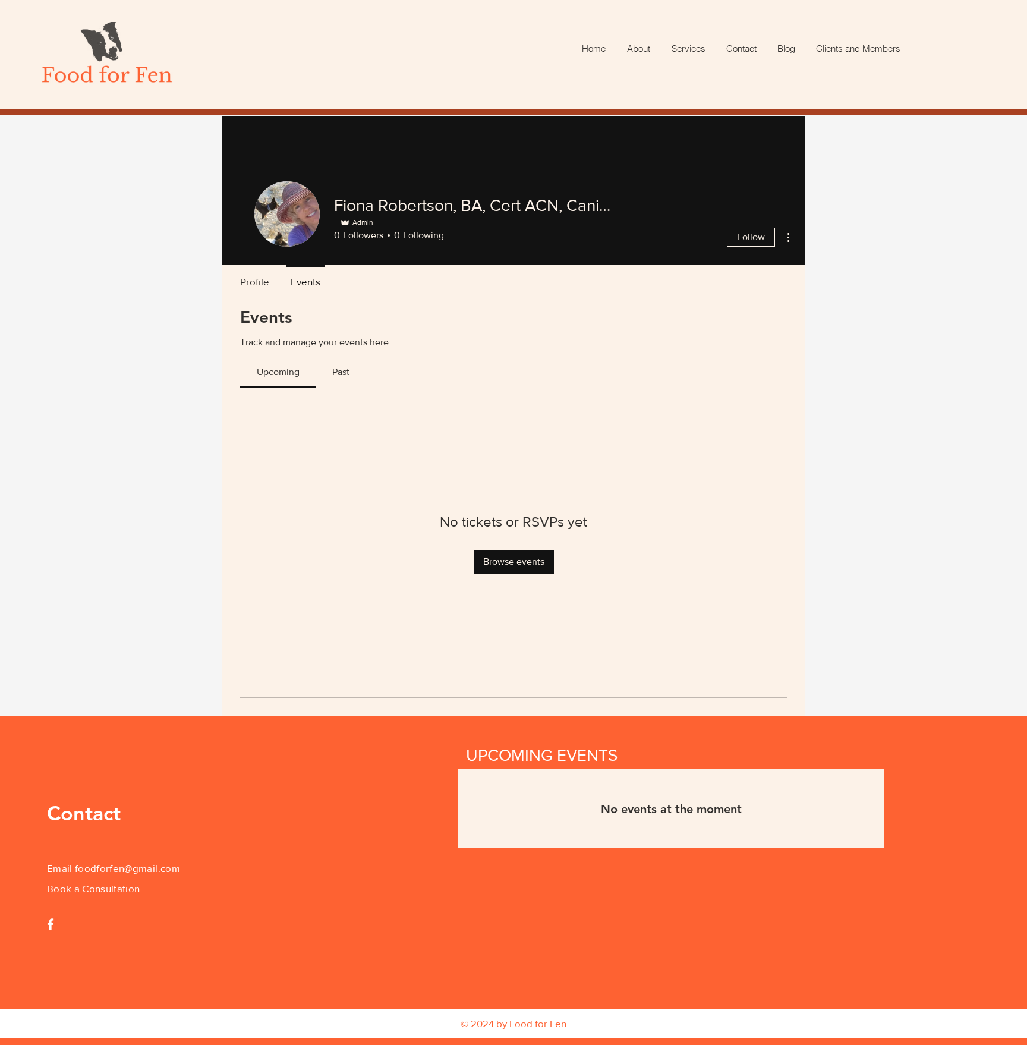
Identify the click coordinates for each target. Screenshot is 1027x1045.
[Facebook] (50, 924)
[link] (278, 372)
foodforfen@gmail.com (127, 868)
